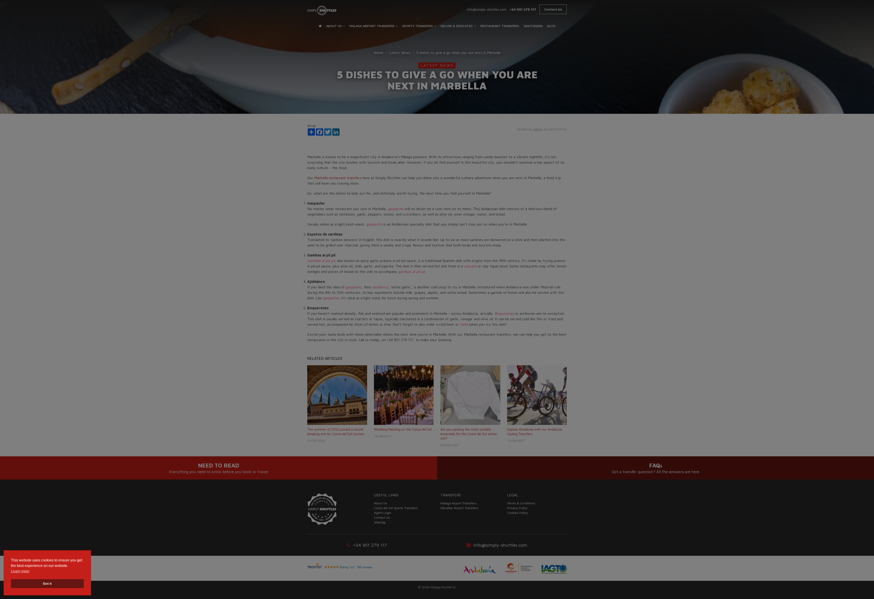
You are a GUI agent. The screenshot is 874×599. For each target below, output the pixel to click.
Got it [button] (47, 583)
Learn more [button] (20, 571)
